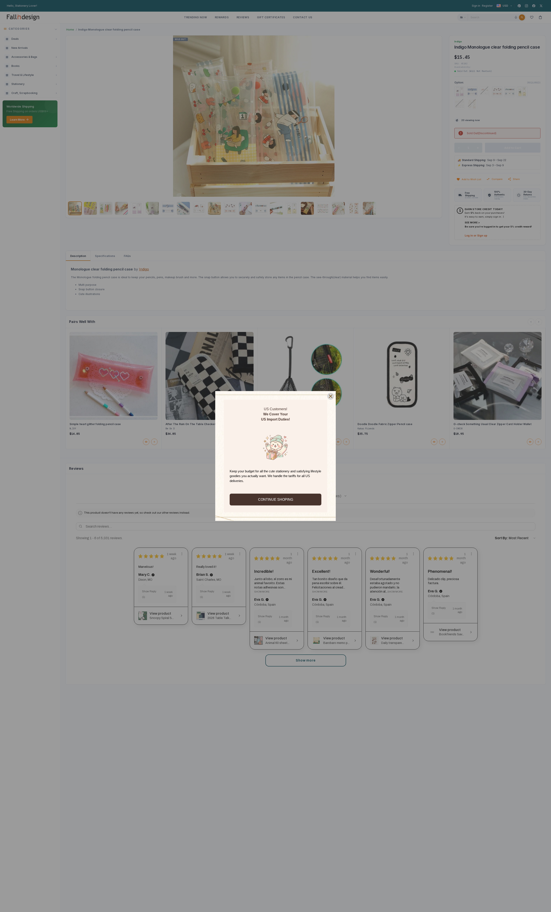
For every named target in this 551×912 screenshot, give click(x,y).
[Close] (330, 396)
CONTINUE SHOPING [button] (275, 499)
